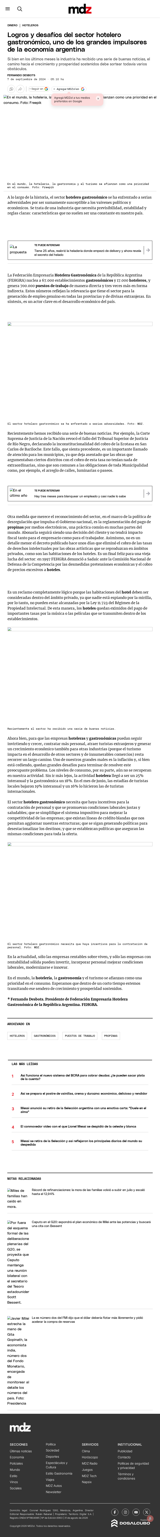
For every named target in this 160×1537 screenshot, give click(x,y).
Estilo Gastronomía (59, 1473)
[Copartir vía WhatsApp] (11, 89)
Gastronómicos (45, 1036)
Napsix (87, 1482)
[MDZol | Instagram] (125, 1512)
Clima (86, 1451)
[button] (7, 8)
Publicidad (125, 1451)
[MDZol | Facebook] (114, 1512)
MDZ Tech (89, 1476)
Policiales (16, 1463)
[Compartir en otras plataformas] (20, 89)
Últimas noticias (21, 1451)
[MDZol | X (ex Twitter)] (146, 1512)
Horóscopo (90, 1457)
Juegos (87, 1470)
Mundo (15, 1470)
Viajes (50, 1480)
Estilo (13, 1476)
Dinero (13, 25)
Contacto (124, 1457)
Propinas (111, 1036)
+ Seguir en (36, 89)
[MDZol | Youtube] (136, 1512)
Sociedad (52, 1450)
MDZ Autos (54, 1486)
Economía (17, 1457)
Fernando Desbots (21, 75)
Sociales (16, 1488)
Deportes (52, 1457)
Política (51, 1444)
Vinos (14, 1482)
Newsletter (53, 1492)
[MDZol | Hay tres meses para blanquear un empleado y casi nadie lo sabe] (148, 493)
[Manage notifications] (150, 1518)
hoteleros (17, 1036)
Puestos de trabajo (80, 1036)
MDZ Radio (90, 1463)
